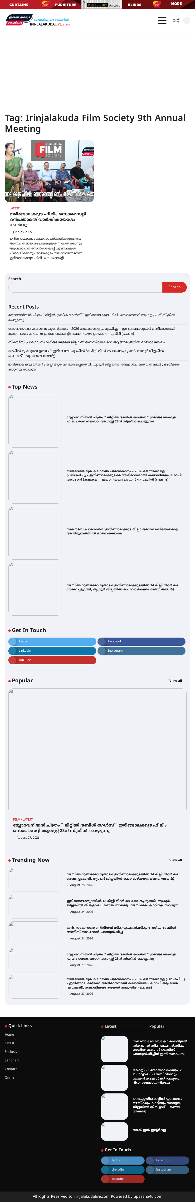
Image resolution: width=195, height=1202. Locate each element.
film (16, 820)
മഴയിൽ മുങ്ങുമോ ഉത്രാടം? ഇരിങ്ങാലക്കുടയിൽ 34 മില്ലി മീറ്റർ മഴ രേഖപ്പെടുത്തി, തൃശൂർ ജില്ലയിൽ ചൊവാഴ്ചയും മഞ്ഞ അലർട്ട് (122, 587)
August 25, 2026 (81, 885)
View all (176, 681)
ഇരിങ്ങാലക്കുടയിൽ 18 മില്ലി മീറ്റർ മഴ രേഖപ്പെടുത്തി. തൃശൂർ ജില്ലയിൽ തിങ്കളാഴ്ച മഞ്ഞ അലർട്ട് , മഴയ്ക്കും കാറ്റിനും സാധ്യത (122, 903)
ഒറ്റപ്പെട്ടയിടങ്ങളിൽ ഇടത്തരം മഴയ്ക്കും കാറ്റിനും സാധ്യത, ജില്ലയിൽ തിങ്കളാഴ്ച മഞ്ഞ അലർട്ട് (157, 1105)
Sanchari (12, 1061)
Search (14, 279)
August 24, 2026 (81, 912)
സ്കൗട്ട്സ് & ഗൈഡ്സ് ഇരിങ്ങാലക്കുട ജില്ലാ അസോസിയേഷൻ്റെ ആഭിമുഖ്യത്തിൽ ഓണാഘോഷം (86, 342)
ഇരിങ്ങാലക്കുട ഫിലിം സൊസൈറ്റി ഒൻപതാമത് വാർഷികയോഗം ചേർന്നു (48, 220)
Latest (15, 209)
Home (9, 1035)
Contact (11, 1069)
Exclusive (12, 1052)
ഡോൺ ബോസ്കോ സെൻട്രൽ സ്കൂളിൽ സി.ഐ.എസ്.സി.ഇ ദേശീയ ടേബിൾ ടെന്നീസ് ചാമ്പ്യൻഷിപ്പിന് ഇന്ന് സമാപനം (160, 1048)
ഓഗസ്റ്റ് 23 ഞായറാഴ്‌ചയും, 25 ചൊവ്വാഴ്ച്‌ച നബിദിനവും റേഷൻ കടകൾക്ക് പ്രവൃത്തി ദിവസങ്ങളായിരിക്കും (158, 1076)
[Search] (186, 20)
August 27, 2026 (28, 838)
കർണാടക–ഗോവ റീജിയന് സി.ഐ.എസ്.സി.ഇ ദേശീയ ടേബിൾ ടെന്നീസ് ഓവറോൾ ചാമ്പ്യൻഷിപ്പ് (121, 930)
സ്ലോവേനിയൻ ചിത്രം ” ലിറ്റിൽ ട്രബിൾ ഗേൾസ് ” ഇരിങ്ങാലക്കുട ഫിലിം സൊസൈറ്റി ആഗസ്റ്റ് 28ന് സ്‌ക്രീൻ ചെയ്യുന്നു (121, 420)
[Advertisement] (97, 68)
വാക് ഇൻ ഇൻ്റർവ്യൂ (149, 1130)
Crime (9, 1078)
